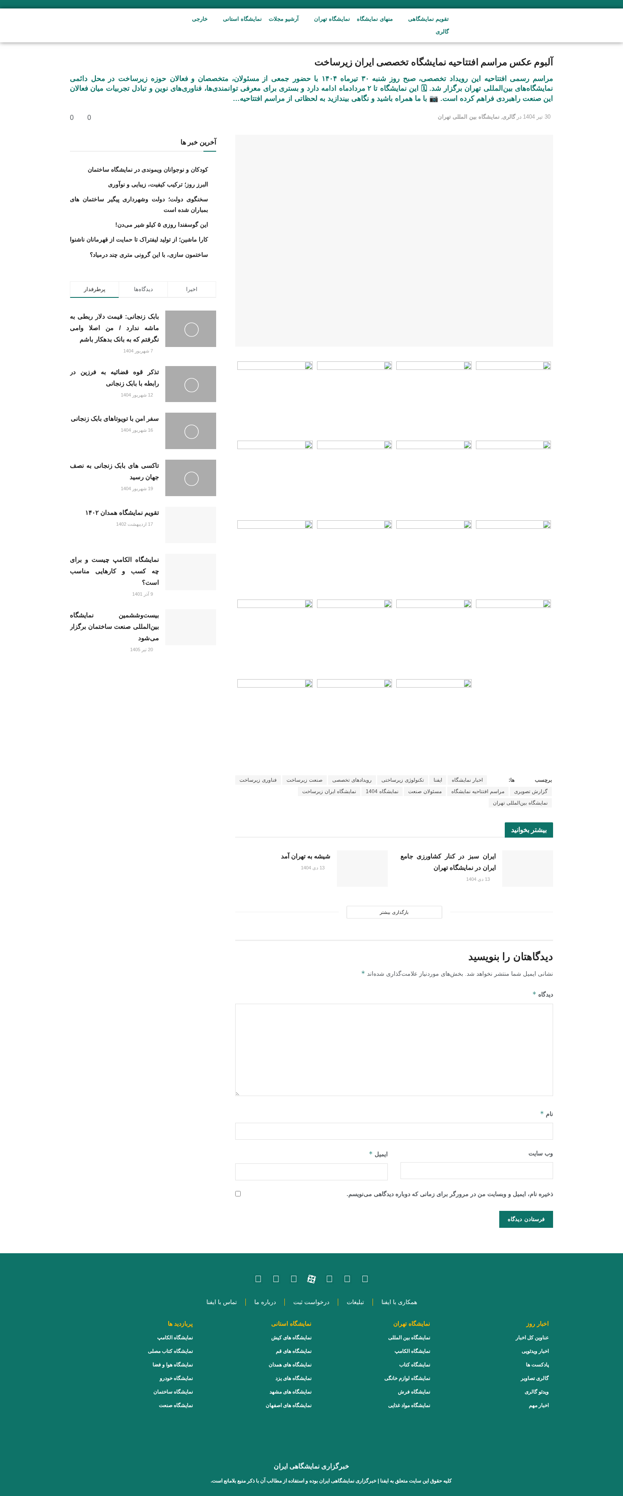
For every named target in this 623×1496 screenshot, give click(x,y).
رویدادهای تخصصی (352, 780)
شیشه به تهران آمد (306, 856)
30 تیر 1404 (537, 117)
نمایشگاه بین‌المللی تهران (520, 803)
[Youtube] (329, 1279)
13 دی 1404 (478, 879)
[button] (136, 25)
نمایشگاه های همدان (290, 1365)
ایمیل (378, 1154)
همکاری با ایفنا (399, 1302)
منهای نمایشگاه (375, 19)
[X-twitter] (258, 1279)
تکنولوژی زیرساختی (402, 780)
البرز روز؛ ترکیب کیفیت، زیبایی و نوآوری (158, 184)
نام (546, 1114)
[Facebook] (276, 1279)
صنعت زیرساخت (304, 780)
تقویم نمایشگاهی (428, 19)
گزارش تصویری (531, 791)
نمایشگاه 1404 (382, 791)
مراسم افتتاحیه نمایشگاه (477, 791)
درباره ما (265, 1302)
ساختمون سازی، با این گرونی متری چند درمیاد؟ (149, 254)
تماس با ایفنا (221, 1302)
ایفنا (438, 780)
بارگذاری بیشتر (394, 912)
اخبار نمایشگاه (467, 780)
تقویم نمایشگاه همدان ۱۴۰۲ (122, 512)
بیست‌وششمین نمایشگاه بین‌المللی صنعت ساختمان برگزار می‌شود (114, 626)
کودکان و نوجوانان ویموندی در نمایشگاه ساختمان (148, 169)
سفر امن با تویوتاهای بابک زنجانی (115, 418)
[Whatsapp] (347, 1279)
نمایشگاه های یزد (293, 1378)
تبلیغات (355, 1302)
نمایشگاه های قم (294, 1351)
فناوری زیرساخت (258, 780)
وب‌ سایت (540, 1153)
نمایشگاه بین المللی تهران (469, 117)
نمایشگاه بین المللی (409, 1338)
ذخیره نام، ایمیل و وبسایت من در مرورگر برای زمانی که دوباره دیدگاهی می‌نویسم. (450, 1194)
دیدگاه (542, 994)
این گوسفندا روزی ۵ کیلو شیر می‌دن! (161, 224)
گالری (442, 31)
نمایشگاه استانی (242, 19)
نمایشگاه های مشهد (291, 1392)
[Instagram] (365, 1279)
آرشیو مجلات (284, 19)
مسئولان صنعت (425, 791)
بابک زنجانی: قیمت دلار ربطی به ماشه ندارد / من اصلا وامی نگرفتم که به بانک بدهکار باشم (114, 328)
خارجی (200, 19)
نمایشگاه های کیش (291, 1338)
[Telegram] (293, 1279)
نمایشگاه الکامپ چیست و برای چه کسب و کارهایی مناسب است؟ (114, 571)
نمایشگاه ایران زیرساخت (329, 791)
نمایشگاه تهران (332, 19)
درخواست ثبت (311, 1302)
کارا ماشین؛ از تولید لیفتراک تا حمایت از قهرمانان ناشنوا (139, 239)
